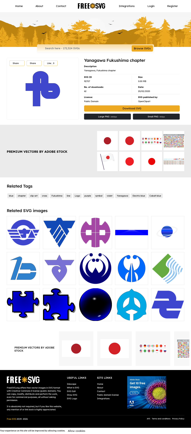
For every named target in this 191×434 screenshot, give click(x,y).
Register (172, 6)
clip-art (34, 195)
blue (11, 195)
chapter (22, 195)
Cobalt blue (155, 195)
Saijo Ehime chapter (164, 281)
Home (19, 6)
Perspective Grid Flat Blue (131, 245)
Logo (77, 195)
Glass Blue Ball (89, 317)
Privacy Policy (178, 419)
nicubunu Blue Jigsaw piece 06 (23, 316)
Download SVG (132, 108)
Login (150, 6)
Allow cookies (76, 430)
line (68, 195)
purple (87, 195)
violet (109, 195)
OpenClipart (144, 101)
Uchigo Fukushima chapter (131, 317)
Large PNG (107, 116)
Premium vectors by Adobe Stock (37, 152)
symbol (98, 195)
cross (44, 195)
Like (50, 63)
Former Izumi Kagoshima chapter (95, 280)
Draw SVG (72, 395)
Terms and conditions (161, 419)
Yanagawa (122, 195)
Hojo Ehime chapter (128, 281)
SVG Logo (72, 398)
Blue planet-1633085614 (166, 245)
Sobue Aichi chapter (164, 317)
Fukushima (56, 195)
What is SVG (73, 387)
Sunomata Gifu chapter (57, 281)
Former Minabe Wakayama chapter (23, 244)
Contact (61, 6)
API (149, 419)
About (39, 6)
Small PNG (156, 116)
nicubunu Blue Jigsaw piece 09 (59, 316)
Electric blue (139, 195)
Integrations (127, 6)
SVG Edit (71, 391)
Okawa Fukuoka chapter (58, 245)
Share (16, 63)
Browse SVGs (142, 48)
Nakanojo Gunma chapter (95, 245)
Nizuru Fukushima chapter (23, 281)
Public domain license (108, 395)
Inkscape (71, 384)
